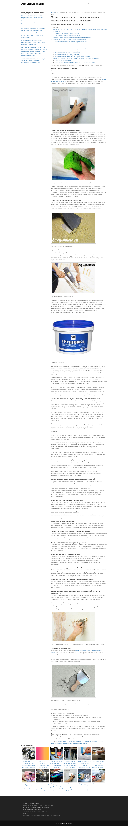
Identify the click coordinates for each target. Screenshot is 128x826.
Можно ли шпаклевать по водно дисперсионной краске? (69, 39)
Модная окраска (79, 741)
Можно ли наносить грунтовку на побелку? (67, 54)
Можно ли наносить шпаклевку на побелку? (68, 43)
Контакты (26, 807)
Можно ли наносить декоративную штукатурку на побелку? (72, 56)
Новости (97, 4)
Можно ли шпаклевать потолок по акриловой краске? (71, 41)
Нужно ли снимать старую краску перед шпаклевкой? (70, 49)
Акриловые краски (32, 3)
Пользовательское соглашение (39, 807)
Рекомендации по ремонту (66, 741)
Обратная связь (28, 813)
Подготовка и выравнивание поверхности (67, 35)
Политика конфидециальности (32, 809)
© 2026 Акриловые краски (31, 803)
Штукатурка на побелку (80, 743)
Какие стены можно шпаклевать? (64, 47)
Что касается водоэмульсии (63, 60)
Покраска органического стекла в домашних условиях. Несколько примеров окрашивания (33, 23)
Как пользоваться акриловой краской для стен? (69, 51)
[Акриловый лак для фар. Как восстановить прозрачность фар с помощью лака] (98, 759)
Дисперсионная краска (91, 741)
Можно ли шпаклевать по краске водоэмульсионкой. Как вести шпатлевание (76, 58)
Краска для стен (67, 743)
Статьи (104, 4)
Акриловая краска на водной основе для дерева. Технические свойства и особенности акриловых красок (33, 61)
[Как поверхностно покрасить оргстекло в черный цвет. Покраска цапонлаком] (56, 759)
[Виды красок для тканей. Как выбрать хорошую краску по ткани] (28, 782)
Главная (90, 4)
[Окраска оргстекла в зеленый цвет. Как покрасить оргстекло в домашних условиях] (28, 759)
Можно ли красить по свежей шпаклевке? (67, 53)
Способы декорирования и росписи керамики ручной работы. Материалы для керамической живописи (33, 42)
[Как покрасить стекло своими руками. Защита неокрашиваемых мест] (84, 759)
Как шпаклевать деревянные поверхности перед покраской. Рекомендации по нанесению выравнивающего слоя (33, 30)
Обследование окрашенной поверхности (67, 33)
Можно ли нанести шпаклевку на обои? (66, 45)
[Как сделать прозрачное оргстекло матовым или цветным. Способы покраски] (42, 759)
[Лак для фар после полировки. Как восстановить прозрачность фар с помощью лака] (84, 782)
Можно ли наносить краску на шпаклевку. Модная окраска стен (72, 37)
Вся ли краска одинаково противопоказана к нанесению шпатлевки (75, 62)
